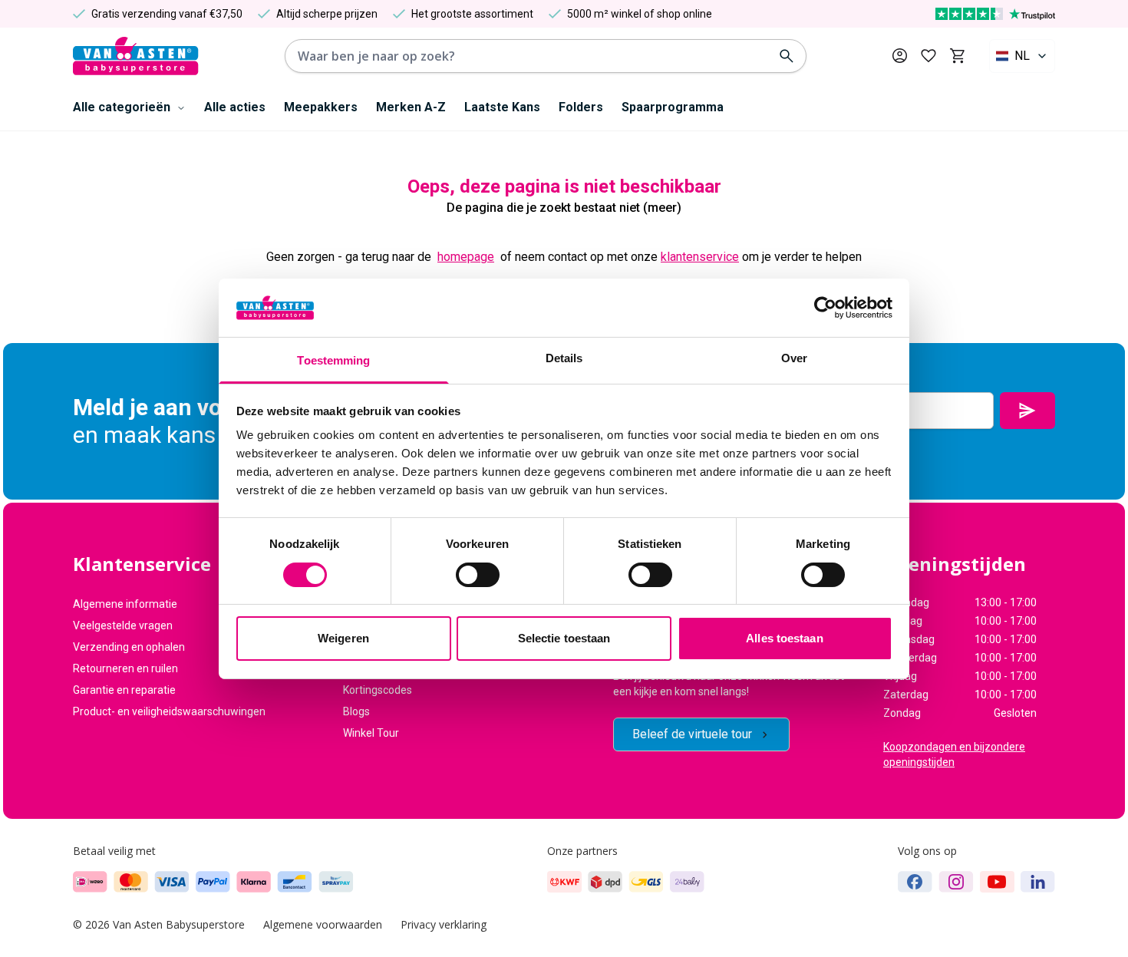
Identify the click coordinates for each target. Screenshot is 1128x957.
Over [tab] (794, 358)
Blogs (356, 711)
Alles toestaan (784, 638)
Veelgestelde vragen (123, 625)
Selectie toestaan (564, 638)
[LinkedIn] (1038, 882)
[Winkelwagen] (957, 56)
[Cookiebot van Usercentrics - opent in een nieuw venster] (825, 307)
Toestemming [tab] (333, 360)
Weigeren (343, 638)
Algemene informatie (125, 604)
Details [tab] (564, 358)
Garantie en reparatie (124, 690)
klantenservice (700, 256)
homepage (465, 256)
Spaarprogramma (673, 107)
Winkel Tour (371, 733)
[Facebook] (915, 882)
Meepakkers (321, 107)
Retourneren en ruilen (125, 668)
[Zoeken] (786, 56)
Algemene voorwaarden (322, 924)
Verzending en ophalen (129, 647)
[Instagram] (956, 882)
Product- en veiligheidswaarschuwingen (169, 711)
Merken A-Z (411, 107)
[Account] (899, 55)
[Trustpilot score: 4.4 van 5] (995, 14)
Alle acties (235, 107)
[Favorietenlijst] (928, 56)
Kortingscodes (377, 690)
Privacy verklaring (443, 924)
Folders (581, 107)
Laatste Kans (502, 107)
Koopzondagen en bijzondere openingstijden (954, 754)
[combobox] (1022, 56)
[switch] (478, 575)
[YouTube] (997, 882)
